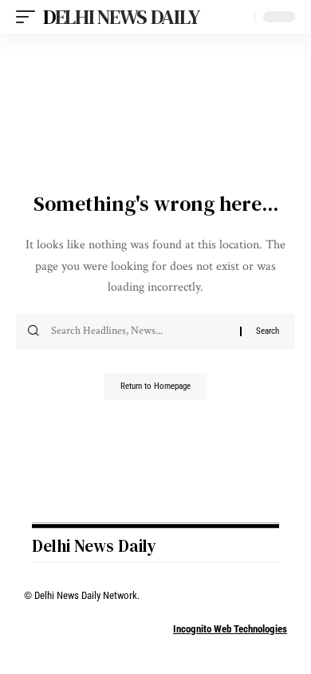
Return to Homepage (155, 386)
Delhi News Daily (121, 16)
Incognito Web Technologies (230, 629)
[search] (238, 17)
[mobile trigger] (29, 17)
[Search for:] (139, 331)
